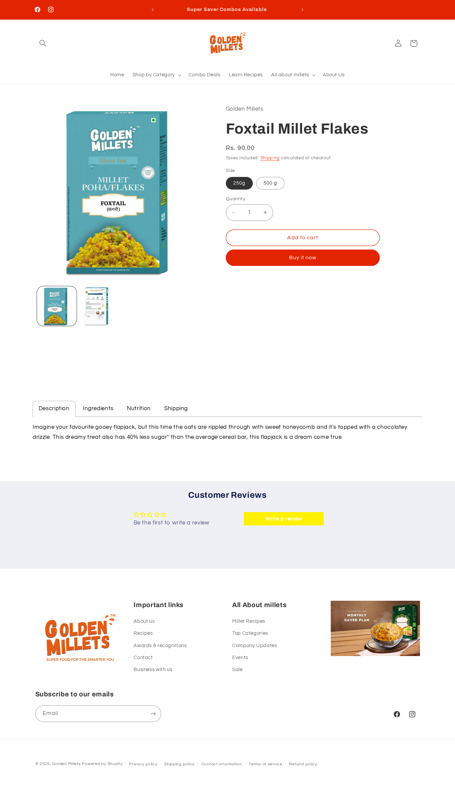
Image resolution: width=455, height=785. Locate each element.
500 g (270, 182)
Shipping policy (179, 764)
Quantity (235, 198)
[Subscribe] (153, 713)
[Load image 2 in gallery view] (100, 306)
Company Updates (254, 645)
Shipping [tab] (176, 408)
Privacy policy (143, 764)
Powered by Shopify (102, 764)
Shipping (270, 158)
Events (240, 657)
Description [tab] (54, 408)
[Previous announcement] (152, 9)
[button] (43, 43)
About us (144, 621)
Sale (237, 669)
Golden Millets (66, 764)
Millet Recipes (248, 621)
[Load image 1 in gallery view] (57, 306)
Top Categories (250, 633)
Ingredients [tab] (98, 408)
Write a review (283, 518)
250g (239, 182)
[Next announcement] (302, 9)
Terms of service (265, 764)
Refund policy (303, 764)
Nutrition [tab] (139, 408)
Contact (143, 657)
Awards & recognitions (160, 645)
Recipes (143, 633)
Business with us (153, 669)
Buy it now (303, 257)
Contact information (222, 764)
